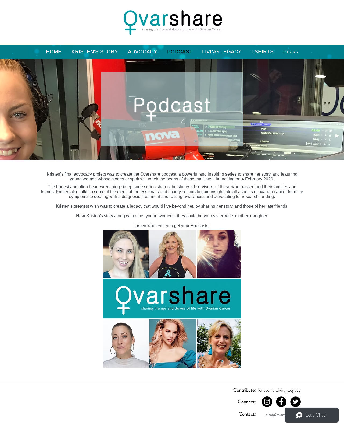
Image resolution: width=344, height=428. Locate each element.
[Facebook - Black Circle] (281, 401)
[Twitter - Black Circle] (295, 401)
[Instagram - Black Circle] (267, 401)
